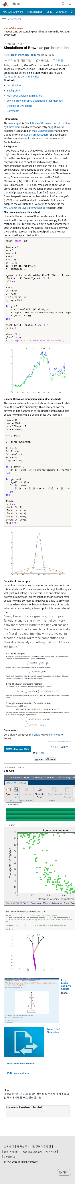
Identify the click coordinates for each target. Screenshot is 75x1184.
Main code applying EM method (24, 95)
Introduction (14, 85)
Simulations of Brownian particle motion (36, 48)
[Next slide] (68, 11)
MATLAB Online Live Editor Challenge (24, 207)
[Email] (50, 759)
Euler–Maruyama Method (21, 1063)
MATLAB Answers (12, 11)
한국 (65, 1172)
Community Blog (30, 76)
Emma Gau (13, 127)
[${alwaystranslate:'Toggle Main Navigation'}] (70, 4)
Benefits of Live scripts (19, 105)
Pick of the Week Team (22, 54)
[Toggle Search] (63, 4)
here (37, 734)
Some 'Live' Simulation (53, 1031)
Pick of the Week (13, 28)
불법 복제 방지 (11, 1151)
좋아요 (44, 60)
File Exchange (34, 11)
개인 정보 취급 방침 (40, 1146)
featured (8, 76)
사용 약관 (51, 1151)
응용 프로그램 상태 (33, 1151)
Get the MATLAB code (17, 749)
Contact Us (9, 1156)
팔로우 (64, 746)
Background (14, 90)
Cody (49, 11)
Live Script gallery (46, 130)
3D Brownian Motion (18, 1073)
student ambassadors (35, 134)
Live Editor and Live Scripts (66, 984)
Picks (41, 753)
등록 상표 (22, 1146)
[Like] (52, 746)
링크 (25, 1093)
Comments (13, 110)
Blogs (16, 3)
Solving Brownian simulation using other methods (35, 100)
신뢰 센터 (9, 1146)
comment (54, 734)
